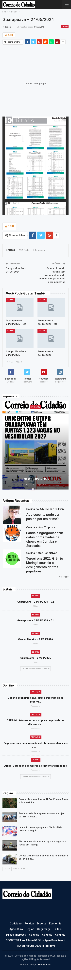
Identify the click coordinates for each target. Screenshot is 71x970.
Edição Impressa (16, 934)
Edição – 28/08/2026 (35, 478)
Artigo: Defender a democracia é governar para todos (35, 765)
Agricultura (16, 929)
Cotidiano (16, 923)
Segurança (44, 929)
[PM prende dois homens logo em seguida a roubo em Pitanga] (9, 845)
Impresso (35, 407)
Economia (55, 923)
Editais (65, 26)
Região (30, 929)
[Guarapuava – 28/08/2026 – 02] (20, 307)
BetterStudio (44, 964)
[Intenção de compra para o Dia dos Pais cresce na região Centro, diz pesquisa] (9, 831)
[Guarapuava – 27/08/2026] (51, 338)
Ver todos (64, 577)
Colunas (34, 934)
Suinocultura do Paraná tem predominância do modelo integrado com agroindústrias (52, 275)
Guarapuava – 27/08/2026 (35, 657)
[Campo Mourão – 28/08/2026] (20, 338)
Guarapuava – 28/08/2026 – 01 (35, 620)
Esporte (41, 923)
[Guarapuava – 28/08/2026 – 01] (51, 307)
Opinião (35, 760)
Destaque (35, 692)
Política (29, 923)
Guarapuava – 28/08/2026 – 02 (35, 601)
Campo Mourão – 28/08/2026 (35, 639)
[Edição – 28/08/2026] (35, 445)
